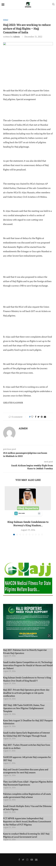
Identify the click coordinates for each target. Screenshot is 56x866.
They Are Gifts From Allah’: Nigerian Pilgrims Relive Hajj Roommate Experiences (28, 783)
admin (16, 36)
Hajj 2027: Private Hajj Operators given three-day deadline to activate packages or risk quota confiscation (26, 692)
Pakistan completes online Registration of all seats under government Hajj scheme (27, 795)
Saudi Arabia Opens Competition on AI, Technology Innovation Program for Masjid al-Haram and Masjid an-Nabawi (28, 665)
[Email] (36, 859)
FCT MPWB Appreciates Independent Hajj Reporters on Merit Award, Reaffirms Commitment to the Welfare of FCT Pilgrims (27, 821)
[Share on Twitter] (38, 416)
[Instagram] (27, 859)
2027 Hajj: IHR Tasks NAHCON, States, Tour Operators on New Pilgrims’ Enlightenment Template (24, 708)
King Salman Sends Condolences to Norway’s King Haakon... (28, 523)
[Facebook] (19, 859)
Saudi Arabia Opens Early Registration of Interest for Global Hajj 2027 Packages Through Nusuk (26, 734)
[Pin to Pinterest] (42, 416)
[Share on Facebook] (35, 416)
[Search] (53, 4)
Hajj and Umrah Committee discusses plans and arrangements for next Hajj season (25, 771)
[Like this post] (32, 416)
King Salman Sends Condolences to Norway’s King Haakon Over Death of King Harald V (27, 679)
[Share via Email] (45, 416)
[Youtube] (31, 859)
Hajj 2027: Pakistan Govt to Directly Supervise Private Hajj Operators (25, 651)
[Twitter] (23, 859)
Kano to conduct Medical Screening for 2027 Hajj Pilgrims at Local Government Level (26, 835)
